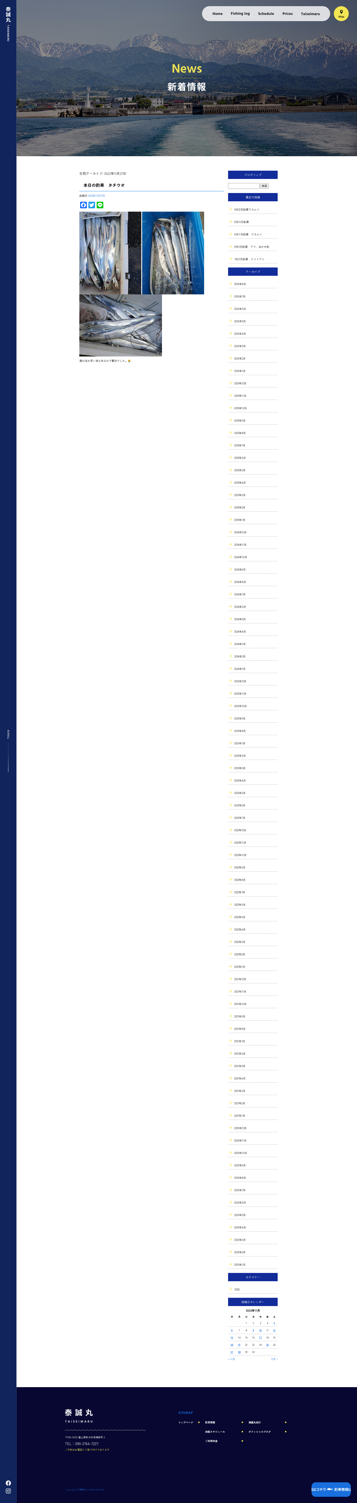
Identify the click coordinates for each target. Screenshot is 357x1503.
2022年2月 (239, 954)
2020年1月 (240, 1265)
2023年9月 (240, 718)
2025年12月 (240, 383)
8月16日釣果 (241, 222)
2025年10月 (240, 408)
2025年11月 (240, 396)
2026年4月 (240, 334)
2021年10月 (240, 1004)
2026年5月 (240, 321)
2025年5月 (240, 470)
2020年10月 (240, 1153)
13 (232, 1337)
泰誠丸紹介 (310, 13)
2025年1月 (239, 520)
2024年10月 (240, 557)
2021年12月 (240, 979)
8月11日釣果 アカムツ (248, 234)
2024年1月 (240, 669)
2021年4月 (240, 1078)
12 (274, 1330)
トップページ (217, 13)
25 (267, 1344)
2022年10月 (240, 855)
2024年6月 (240, 607)
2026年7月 (240, 296)
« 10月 (231, 1359)
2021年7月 (239, 1041)
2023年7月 (239, 743)
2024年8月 (240, 582)
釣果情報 (240, 13)
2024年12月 (240, 532)
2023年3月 (240, 793)
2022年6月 (240, 905)
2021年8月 (240, 1029)
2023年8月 (240, 731)
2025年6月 (240, 458)
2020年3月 (240, 1240)
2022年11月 (240, 842)
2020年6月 (240, 1202)
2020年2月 (240, 1252)
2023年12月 (240, 681)
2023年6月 (240, 756)
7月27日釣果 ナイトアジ (249, 259)
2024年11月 (240, 545)
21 (239, 1344)
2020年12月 (240, 1128)
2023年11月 (240, 694)
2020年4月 (240, 1227)
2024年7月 (240, 594)
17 (260, 1337)
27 (232, 1352)
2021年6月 (240, 1054)
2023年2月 (239, 805)
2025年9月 (240, 420)
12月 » (274, 1359)
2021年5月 (239, 1066)
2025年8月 (240, 433)
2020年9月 (240, 1165)
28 (239, 1352)
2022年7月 (239, 892)
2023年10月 (240, 706)
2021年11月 (240, 991)
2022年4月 (240, 929)
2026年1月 (240, 371)
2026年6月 (240, 309)
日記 (237, 1289)
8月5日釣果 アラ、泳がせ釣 (251, 247)
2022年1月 (239, 967)
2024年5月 (240, 619)
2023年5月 (240, 768)
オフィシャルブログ (260, 1431)
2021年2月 (239, 1103)
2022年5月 (239, 917)
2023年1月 (239, 818)
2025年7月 (239, 445)
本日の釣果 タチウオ (104, 185)
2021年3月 (239, 1091)
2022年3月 (239, 942)
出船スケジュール (266, 13)
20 (232, 1344)
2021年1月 (239, 1116)
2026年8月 (240, 284)
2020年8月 (240, 1178)
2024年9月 (240, 569)
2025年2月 (239, 507)
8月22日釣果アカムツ (246, 209)
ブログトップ (253, 175)
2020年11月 (240, 1140)
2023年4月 (240, 780)
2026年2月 (240, 358)
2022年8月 (240, 880)
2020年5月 (240, 1215)
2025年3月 (240, 495)
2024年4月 (240, 631)
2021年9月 (239, 1016)
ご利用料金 (287, 13)
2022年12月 (240, 830)
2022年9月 (239, 867)
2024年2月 (240, 656)
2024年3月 (240, 644)
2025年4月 (240, 483)
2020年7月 (240, 1190)
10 (260, 1330)
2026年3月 (240, 346)
